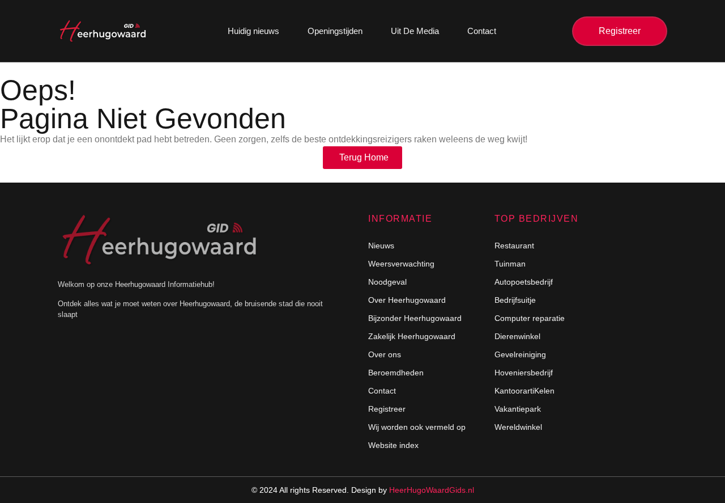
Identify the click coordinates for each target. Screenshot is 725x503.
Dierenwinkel (517, 336)
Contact (481, 31)
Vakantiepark (517, 408)
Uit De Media (415, 31)
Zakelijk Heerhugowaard (411, 336)
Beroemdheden (396, 372)
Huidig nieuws (253, 31)
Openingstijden (335, 31)
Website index (393, 445)
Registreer (387, 408)
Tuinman (510, 263)
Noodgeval (387, 281)
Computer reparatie (529, 318)
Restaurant (514, 245)
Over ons (384, 354)
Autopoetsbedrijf (523, 281)
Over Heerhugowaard (407, 300)
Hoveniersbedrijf (523, 372)
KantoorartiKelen (524, 390)
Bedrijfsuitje (515, 300)
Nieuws (381, 245)
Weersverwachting (401, 263)
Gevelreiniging (520, 354)
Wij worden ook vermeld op (417, 427)
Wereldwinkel (518, 427)
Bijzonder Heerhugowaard (415, 318)
